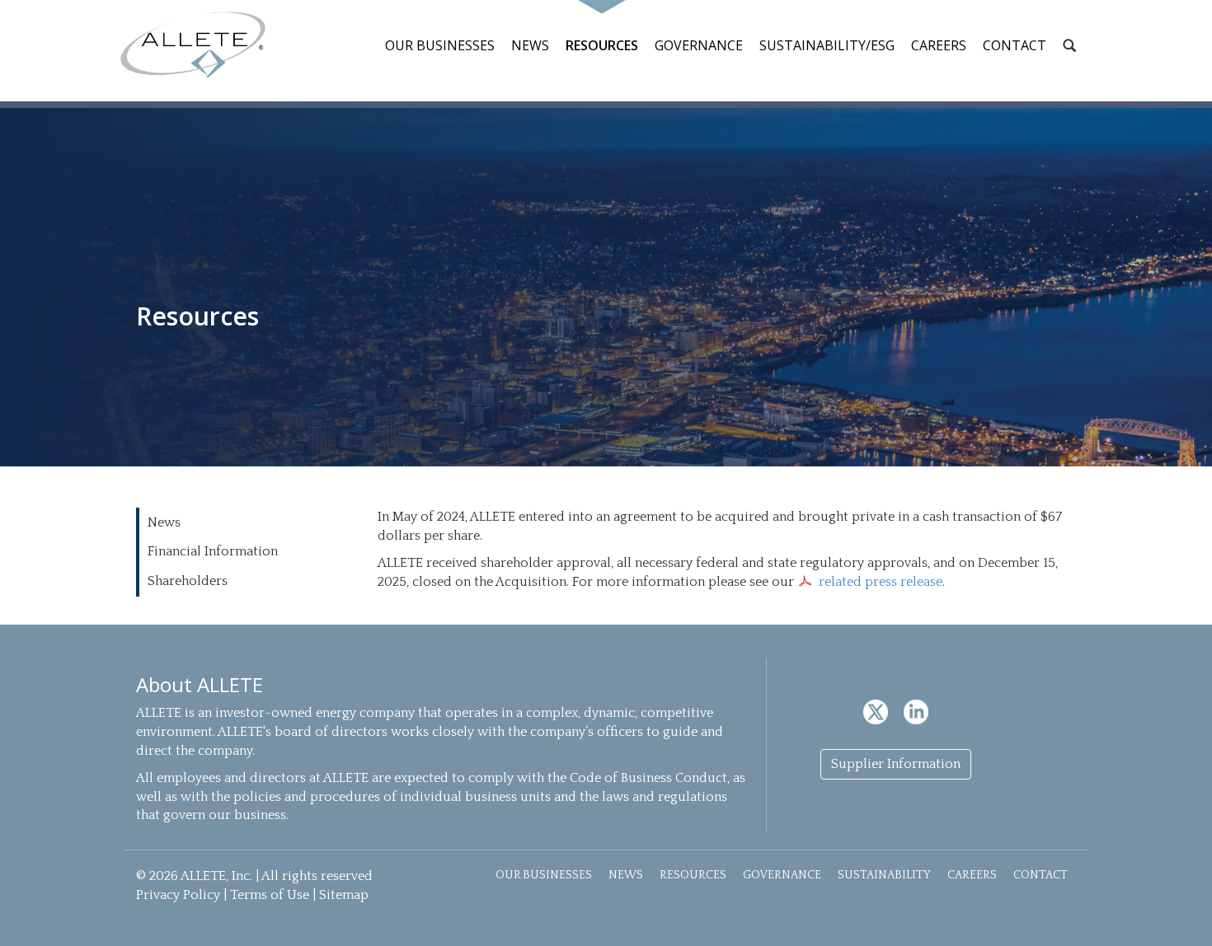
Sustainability (884, 875)
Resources (602, 45)
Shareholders (188, 581)
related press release (880, 581)
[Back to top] (1181, 915)
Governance (699, 45)
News (530, 45)
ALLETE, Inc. (192, 45)
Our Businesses (440, 45)
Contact (1014, 45)
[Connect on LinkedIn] (916, 711)
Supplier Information (896, 763)
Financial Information (213, 551)
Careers (938, 45)
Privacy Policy (178, 894)
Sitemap (344, 894)
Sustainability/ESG (827, 45)
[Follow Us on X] (877, 711)
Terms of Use (269, 894)
